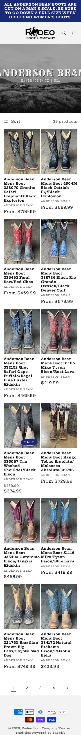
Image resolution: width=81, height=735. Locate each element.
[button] (6, 32)
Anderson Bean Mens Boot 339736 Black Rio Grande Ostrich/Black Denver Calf (58, 279)
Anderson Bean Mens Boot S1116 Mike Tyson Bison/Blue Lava (57, 555)
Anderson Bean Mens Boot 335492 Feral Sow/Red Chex (19, 275)
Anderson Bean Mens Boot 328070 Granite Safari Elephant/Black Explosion (20, 190)
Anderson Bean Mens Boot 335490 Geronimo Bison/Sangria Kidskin (22, 557)
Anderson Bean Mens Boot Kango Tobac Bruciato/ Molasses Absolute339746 (58, 461)
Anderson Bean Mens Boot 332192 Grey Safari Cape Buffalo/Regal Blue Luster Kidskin (19, 372)
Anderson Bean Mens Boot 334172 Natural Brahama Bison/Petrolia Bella (56, 644)
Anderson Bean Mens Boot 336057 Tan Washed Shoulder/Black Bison (20, 463)
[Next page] (67, 688)
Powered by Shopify (48, 732)
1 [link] (14, 688)
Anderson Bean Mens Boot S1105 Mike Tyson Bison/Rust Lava (58, 365)
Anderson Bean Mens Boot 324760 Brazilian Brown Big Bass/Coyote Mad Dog (21, 644)
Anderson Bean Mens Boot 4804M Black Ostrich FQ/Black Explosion (59, 187)
